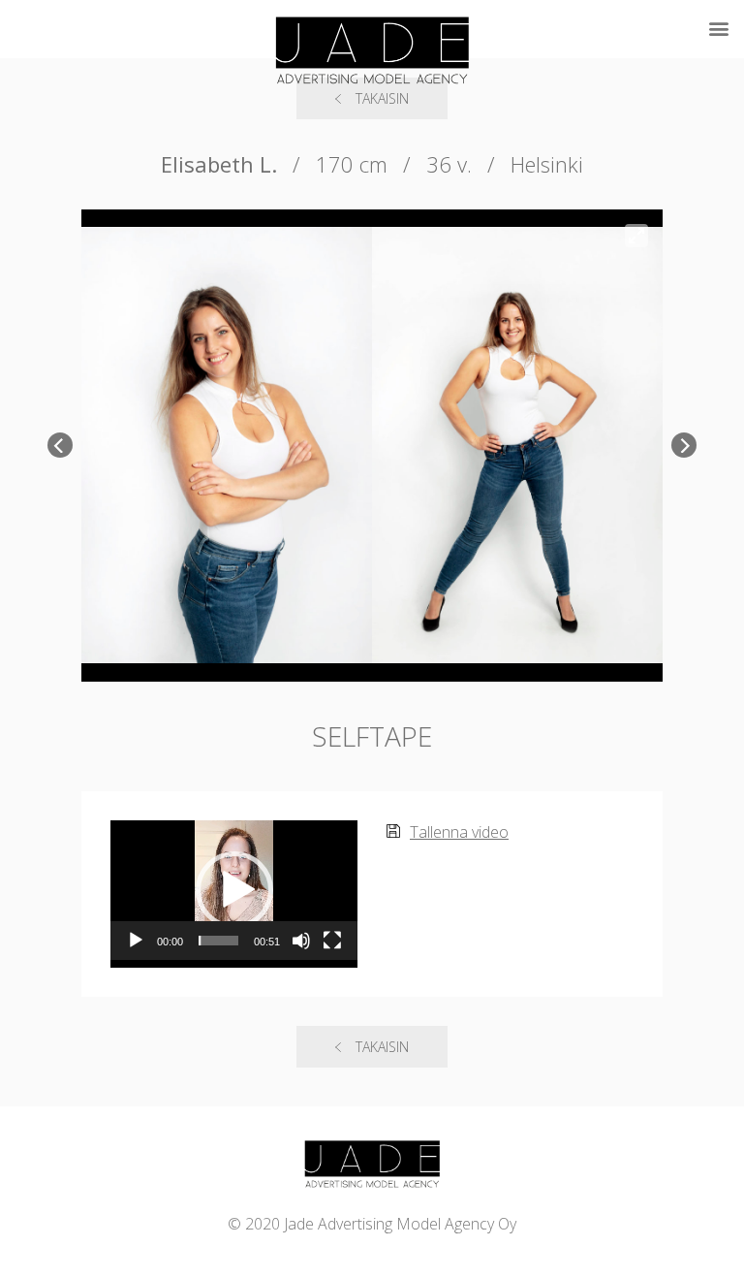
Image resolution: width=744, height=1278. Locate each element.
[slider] (218, 940)
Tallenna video (459, 832)
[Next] (684, 445)
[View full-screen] (636, 235)
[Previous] (60, 445)
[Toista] (135, 940)
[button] (234, 890)
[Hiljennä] (301, 940)
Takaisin (382, 1047)
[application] (233, 889)
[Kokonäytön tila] (332, 940)
